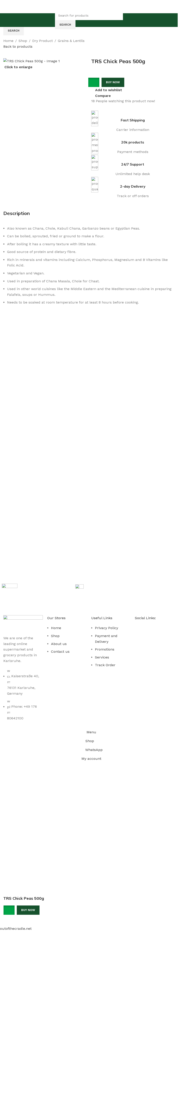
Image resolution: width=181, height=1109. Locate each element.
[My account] (127, 20)
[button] (95, 82)
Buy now (28, 910)
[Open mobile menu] (51, 20)
